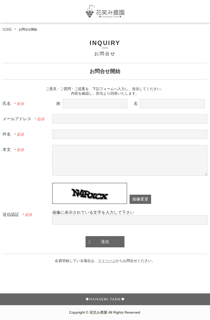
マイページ (107, 261)
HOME (7, 29)
